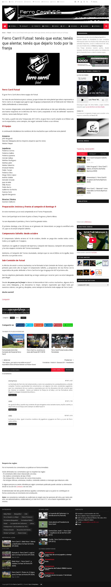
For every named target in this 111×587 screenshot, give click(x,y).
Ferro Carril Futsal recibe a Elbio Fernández (62, 351)
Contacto (61, 1)
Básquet (25, 26)
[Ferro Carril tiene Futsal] (38, 85)
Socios (54, 1)
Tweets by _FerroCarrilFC (85, 149)
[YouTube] (81, 1)
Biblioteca (46, 1)
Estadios (74, 26)
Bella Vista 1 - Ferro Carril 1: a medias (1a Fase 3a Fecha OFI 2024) (22, 564)
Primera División (9, 530)
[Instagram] (84, 1)
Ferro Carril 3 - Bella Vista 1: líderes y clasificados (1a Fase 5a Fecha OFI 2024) (23, 544)
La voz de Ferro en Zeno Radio (95, 107)
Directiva (37, 1)
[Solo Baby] (99, 266)
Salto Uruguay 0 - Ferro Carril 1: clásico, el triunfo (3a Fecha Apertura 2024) (97, 169)
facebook (69, 369)
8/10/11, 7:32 (68, 401)
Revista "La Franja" (9, 533)
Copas (56, 26)
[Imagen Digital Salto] (93, 266)
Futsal (9, 33)
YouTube (94, 252)
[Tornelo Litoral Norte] (92, 275)
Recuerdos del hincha (23, 530)
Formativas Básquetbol (11, 520)
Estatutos (28, 1)
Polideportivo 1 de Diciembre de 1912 (15, 527)
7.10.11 (23, 317)
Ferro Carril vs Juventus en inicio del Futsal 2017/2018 (36, 351)
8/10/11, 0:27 (68, 380)
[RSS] (87, 1)
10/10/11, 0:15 (68, 415)
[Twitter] (78, 1)
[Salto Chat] (86, 275)
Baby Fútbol (7, 514)
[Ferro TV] (93, 136)
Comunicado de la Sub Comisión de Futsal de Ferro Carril (11, 352)
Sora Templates (33, 584)
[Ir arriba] (41, 584)
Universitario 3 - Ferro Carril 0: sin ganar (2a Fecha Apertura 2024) (97, 180)
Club (12, 1)
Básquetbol (17, 514)
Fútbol (13, 26)
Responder (12, 395)
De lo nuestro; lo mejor (11, 517)
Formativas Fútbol (26, 520)
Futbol (82, 154)
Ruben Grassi (22, 533)
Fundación (20, 1)
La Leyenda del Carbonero (18, 523)
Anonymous (49, 553)
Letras (32, 523)
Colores (85, 26)
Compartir (6, 299)
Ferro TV (37, 26)
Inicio (5, 1)
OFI (64, 26)
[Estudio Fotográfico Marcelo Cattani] (86, 266)
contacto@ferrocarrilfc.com (90, 522)
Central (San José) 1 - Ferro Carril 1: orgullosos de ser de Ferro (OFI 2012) (60, 533)
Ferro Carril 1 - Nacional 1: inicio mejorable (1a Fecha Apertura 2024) (97, 191)
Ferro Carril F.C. (58, 369)
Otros (46, 26)
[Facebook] (75, 1)
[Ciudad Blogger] (99, 275)
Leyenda (97, 26)
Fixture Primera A (27, 517)
